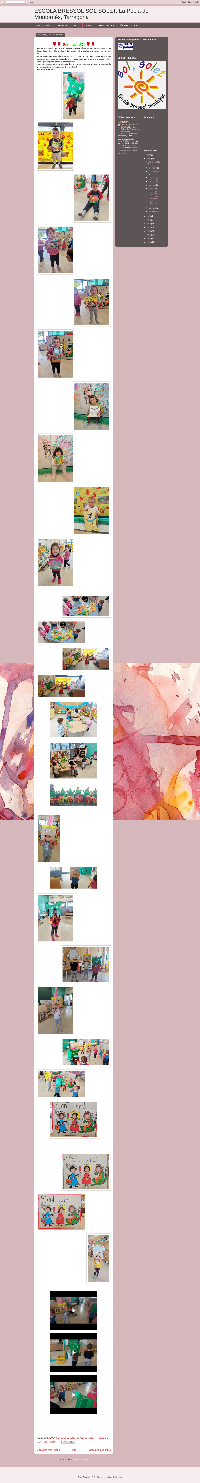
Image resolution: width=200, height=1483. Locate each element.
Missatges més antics (99, 1450)
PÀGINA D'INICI (44, 26)
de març (152, 208)
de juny (152, 181)
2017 (149, 227)
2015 (149, 235)
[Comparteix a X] (67, 1442)
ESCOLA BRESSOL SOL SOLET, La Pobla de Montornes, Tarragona (130, 128)
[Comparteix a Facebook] (70, 1442)
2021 (149, 159)
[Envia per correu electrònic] (62, 1442)
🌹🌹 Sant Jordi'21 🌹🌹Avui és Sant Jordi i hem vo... (153, 197)
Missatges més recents (48, 1450)
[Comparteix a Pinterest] (73, 1442)
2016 (149, 231)
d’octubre (153, 168)
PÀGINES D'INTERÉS (129, 26)
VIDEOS (89, 26)
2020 (149, 216)
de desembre (154, 162)
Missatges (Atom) (80, 1459)
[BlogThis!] (65, 1442)
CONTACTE (62, 26)
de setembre (154, 171)
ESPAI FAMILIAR (106, 26)
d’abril (151, 189)
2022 (149, 155)
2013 (149, 242)
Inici (74, 1450)
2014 (149, 239)
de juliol (152, 177)
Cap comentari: (50, 1442)
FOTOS (76, 26)
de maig (152, 185)
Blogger (118, 1477)
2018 (149, 224)
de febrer (153, 212)
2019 (149, 220)
